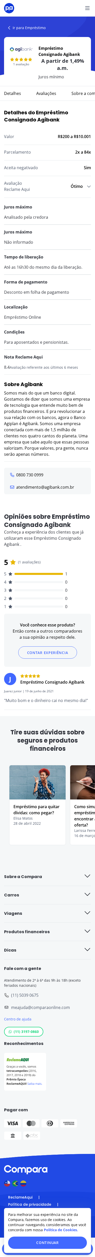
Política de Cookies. (61, 1229)
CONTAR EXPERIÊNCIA (47, 652)
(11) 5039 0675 (25, 995)
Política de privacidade (29, 1204)
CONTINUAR (47, 1242)
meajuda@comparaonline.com (40, 1007)
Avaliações (46, 93)
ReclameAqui (20, 1197)
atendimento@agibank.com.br (45, 487)
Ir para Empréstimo (29, 27)
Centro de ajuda (17, 1019)
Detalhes (12, 93)
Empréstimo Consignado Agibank (52, 682)
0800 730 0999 (29, 475)
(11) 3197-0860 (26, 1031)
